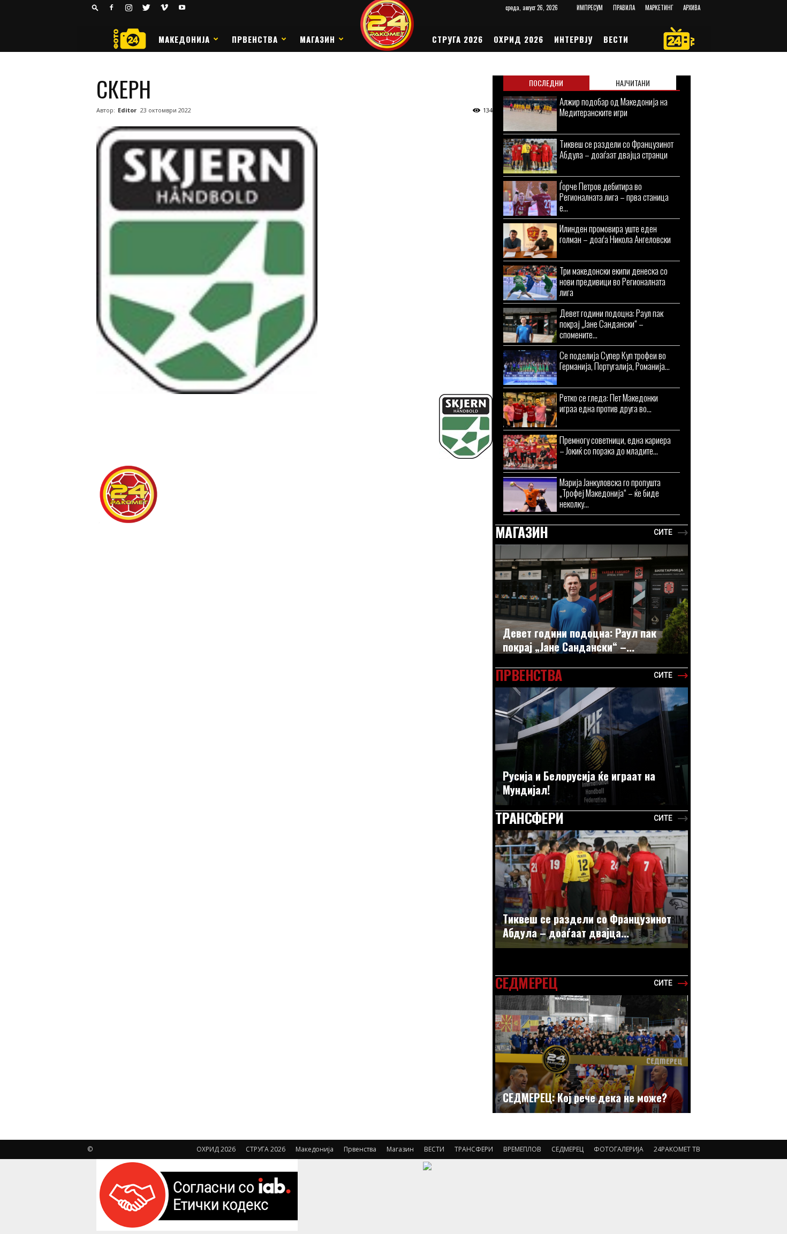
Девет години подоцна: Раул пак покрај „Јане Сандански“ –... (579, 640)
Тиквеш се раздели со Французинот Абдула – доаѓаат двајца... (587, 926)
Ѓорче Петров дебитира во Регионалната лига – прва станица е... (614, 196)
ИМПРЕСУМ (590, 7)
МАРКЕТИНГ (659, 7)
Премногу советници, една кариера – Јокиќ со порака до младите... (615, 445)
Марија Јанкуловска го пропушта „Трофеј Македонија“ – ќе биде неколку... (610, 492)
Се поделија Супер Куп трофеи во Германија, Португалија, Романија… (614, 361)
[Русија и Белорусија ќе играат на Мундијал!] (591, 749)
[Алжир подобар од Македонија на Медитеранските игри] (530, 113)
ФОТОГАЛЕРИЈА (619, 1149)
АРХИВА (691, 7)
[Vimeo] (164, 7)
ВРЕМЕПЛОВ (522, 1149)
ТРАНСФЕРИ (474, 1149)
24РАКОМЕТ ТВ (677, 1149)
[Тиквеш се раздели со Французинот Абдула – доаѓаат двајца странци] (530, 156)
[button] (95, 7)
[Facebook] (111, 7)
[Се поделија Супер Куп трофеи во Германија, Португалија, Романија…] (530, 367)
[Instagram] (129, 7)
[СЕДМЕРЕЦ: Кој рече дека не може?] (591, 1059)
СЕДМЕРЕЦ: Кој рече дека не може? (585, 1097)
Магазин (317, 39)
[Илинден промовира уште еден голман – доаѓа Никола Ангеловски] (530, 240)
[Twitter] (147, 7)
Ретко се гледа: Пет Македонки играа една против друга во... (608, 403)
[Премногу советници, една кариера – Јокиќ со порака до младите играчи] (530, 452)
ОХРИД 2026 (518, 39)
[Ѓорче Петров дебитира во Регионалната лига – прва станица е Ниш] (530, 198)
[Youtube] (182, 7)
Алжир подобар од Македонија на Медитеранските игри (613, 107)
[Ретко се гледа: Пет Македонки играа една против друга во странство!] (530, 409)
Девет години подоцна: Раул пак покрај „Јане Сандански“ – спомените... (611, 323)
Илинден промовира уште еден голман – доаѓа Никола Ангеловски (615, 234)
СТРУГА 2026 (457, 39)
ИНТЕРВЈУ (573, 39)
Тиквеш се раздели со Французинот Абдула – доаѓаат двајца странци (616, 149)
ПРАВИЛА (624, 7)
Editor (127, 110)
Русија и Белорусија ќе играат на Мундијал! (579, 783)
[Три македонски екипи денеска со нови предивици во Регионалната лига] (530, 283)
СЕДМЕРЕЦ (567, 1149)
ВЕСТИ (616, 39)
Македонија (184, 39)
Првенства (255, 39)
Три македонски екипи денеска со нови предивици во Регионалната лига (613, 281)
